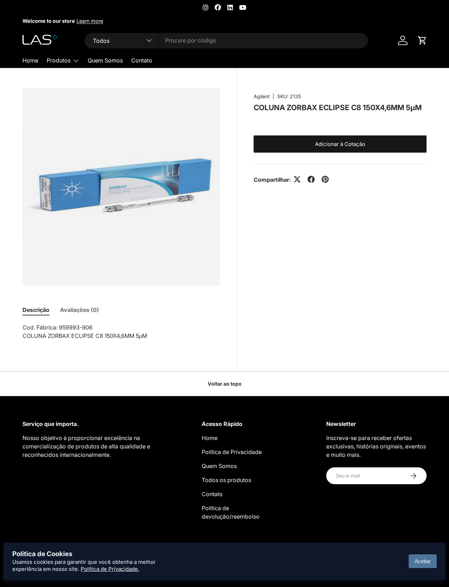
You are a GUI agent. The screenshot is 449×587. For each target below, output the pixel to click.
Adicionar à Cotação (340, 143)
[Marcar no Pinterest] (325, 179)
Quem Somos (105, 60)
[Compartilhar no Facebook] (311, 179)
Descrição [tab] (35, 309)
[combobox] (226, 40)
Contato (141, 60)
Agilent (262, 96)
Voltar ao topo (225, 384)
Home (30, 60)
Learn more (89, 21)
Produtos (59, 60)
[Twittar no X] (297, 179)
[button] (422, 40)
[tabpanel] (121, 331)
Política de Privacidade (232, 451)
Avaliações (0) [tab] (79, 309)
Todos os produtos (226, 479)
